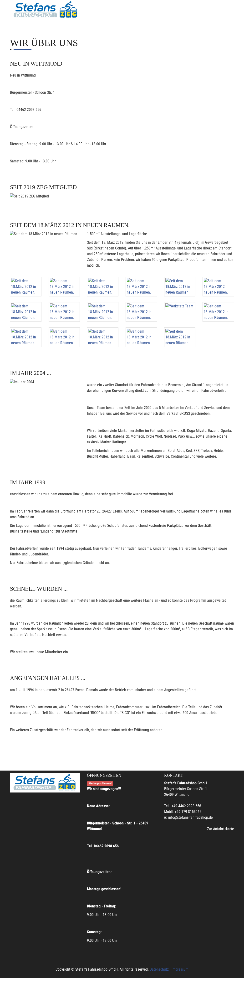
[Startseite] (45, 10)
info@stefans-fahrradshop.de (190, 817)
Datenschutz (159, 969)
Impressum (180, 969)
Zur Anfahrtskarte (220, 829)
